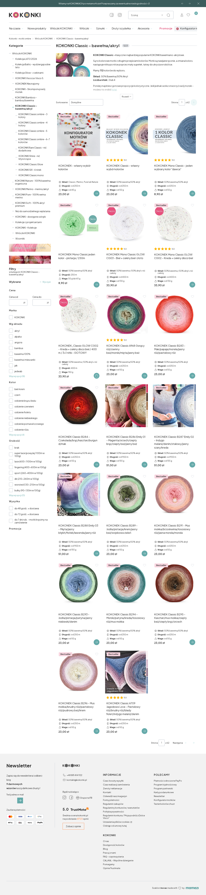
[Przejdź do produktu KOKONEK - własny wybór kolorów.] (78, 134)
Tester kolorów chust (164, 804)
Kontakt (107, 792)
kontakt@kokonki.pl (77, 780)
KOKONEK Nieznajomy (27, 83)
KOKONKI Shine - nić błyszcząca (29, 157)
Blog (105, 849)
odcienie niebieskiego (25, 418)
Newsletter (159, 796)
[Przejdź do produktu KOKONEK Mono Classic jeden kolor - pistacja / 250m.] (78, 223)
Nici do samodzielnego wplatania (32, 211)
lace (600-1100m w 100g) (28, 461)
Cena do (37, 296)
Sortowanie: (62, 102)
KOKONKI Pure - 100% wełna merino (30, 196)
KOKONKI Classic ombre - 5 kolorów (32, 132)
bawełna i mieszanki (24, 359)
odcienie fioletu (22, 412)
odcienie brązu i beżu (25, 400)
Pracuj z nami (109, 852)
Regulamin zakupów (113, 804)
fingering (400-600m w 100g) (30, 467)
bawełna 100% (22, 353)
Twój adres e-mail (15, 794)
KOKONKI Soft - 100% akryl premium (30, 204)
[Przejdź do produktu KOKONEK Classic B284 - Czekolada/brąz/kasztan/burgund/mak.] (78, 405)
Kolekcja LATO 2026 (26, 58)
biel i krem (19, 389)
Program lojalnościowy (165, 784)
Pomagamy (108, 864)
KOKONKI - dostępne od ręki (30, 216)
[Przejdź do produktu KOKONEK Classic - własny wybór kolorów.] (126, 134)
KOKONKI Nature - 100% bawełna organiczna (33, 182)
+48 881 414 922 (74, 775)
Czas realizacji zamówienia (116, 784)
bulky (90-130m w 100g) (27, 490)
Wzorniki (20, 238)
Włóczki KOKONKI (44, 38)
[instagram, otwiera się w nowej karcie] (119, 15)
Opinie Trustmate (111, 868)
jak (16, 365)
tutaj (114, 89)
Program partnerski (163, 788)
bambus (18, 348)
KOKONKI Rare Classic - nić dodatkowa (32, 149)
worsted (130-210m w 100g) (29, 484)
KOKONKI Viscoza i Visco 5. (29, 78)
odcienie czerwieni (24, 406)
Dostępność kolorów (113, 845)
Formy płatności (111, 800)
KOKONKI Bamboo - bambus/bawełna (26, 99)
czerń (17, 394)
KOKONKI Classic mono (31, 175)
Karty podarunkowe (164, 792)
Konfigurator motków (164, 800)
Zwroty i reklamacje (112, 788)
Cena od (13, 296)
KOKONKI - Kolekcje (26, 227)
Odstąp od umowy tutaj (115, 825)
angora (18, 342)
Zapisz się (20, 800)
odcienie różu (21, 429)
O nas (106, 841)
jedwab (18, 371)
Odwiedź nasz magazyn (115, 796)
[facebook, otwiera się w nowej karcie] (111, 15)
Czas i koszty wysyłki (113, 780)
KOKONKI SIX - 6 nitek (30, 169)
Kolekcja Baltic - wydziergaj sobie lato (32, 66)
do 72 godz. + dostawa (26, 514)
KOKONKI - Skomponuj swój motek (30, 90)
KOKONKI (19, 317)
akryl (17, 330)
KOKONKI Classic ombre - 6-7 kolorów (34, 141)
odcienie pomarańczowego (29, 423)
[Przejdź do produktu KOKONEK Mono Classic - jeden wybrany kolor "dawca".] (174, 134)
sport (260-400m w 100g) (28, 473)
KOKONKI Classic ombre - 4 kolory (33, 124)
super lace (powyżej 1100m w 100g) (29, 454)
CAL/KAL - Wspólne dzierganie (118, 860)
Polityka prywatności (113, 811)
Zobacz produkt (96, 193)
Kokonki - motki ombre (20, 38)
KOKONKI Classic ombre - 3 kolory (33, 115)
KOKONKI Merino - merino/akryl (32, 189)
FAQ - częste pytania (113, 856)
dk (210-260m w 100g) (26, 478)
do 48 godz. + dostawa (26, 508)
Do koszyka (96, 376)
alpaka (18, 336)
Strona (174, 102)
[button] (168, 15)
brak (16, 447)
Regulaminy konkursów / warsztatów (121, 807)
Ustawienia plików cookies (116, 822)
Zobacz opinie (73, 826)
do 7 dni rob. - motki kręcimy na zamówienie (31, 521)
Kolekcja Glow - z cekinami (29, 72)
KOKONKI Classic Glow (31, 164)
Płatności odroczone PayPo (168, 780)
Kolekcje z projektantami (28, 222)
